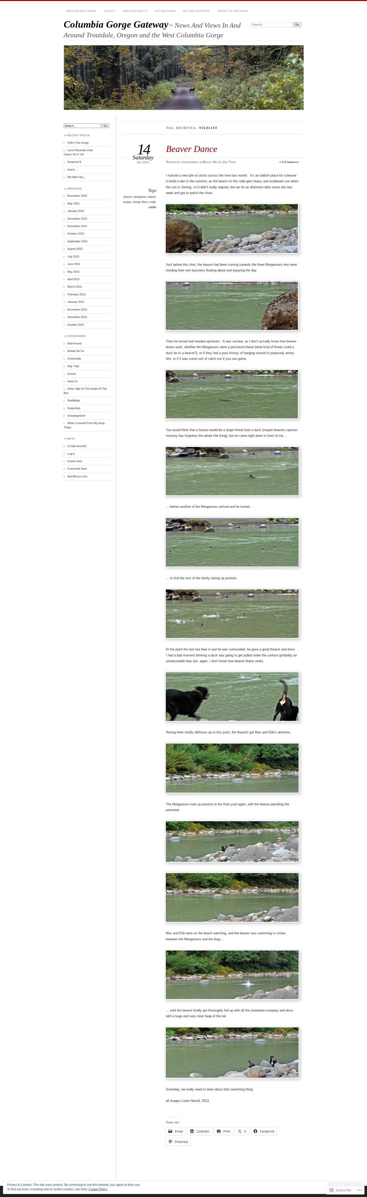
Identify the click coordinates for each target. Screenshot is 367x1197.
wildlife (152, 207)
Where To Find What (232, 10)
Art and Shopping (196, 10)
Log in (71, 453)
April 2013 (73, 279)
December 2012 (77, 309)
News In (72, 381)
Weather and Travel (81, 10)
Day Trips (229, 162)
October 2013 (75, 233)
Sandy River (140, 201)
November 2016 (77, 195)
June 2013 (73, 263)
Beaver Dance (191, 149)
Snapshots (73, 408)
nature (152, 196)
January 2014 (75, 210)
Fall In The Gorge (78, 142)
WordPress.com (77, 476)
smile (152, 201)
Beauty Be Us (212, 162)
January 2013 (75, 301)
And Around (74, 343)
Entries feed (74, 461)
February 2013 (76, 294)
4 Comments (290, 162)
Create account (76, 445)
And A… (72, 169)
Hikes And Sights (135, 10)
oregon (127, 201)
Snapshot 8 (74, 161)
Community (74, 358)
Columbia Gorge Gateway (116, 24)
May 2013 (73, 271)
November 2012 (77, 316)
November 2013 (77, 226)
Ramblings (73, 400)
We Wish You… (76, 177)
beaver (128, 196)
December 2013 (77, 218)
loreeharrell (190, 162)
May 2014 (73, 203)
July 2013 (73, 256)
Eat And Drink (165, 10)
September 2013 (77, 241)
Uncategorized (76, 415)
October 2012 (75, 324)
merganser (139, 196)
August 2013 (75, 248)
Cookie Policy (98, 1189)
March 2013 (74, 286)
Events (109, 10)
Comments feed (77, 468)
